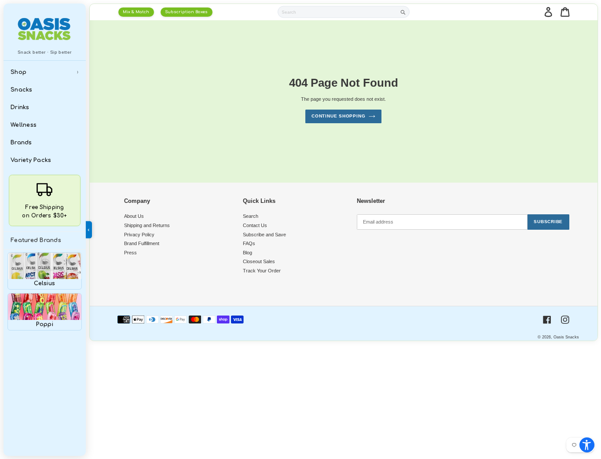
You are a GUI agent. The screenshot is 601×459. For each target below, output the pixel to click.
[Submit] (403, 12)
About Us (134, 216)
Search (250, 216)
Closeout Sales (259, 261)
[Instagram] (565, 320)
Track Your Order (262, 270)
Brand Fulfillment (141, 243)
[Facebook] (547, 320)
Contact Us (255, 225)
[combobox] (337, 12)
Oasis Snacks (566, 337)
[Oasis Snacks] (45, 28)
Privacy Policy (139, 234)
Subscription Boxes (186, 12)
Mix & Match (136, 12)
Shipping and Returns (147, 225)
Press (130, 252)
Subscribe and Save (264, 234)
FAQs (249, 243)
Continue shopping (338, 116)
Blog (247, 252)
